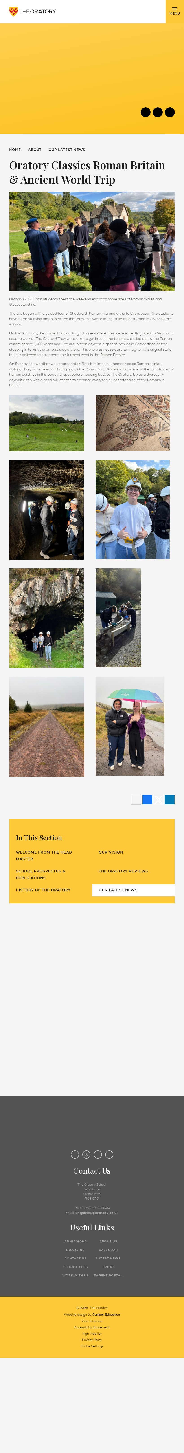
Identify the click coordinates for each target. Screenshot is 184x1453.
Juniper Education (106, 1314)
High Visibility (92, 1334)
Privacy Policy (92, 1340)
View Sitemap (92, 1321)
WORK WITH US (75, 1275)
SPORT (108, 1267)
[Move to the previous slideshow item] (146, 112)
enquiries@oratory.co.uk (96, 1213)
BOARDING (75, 1250)
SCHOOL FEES (75, 1267)
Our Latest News (67, 150)
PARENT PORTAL (108, 1275)
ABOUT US (108, 1241)
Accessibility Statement (92, 1327)
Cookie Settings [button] (92, 1346)
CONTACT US (76, 1258)
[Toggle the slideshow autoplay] (170, 112)
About (35, 150)
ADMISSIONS (75, 1241)
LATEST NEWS (108, 1258)
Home (15, 150)
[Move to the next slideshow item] (158, 112)
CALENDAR (108, 1250)
